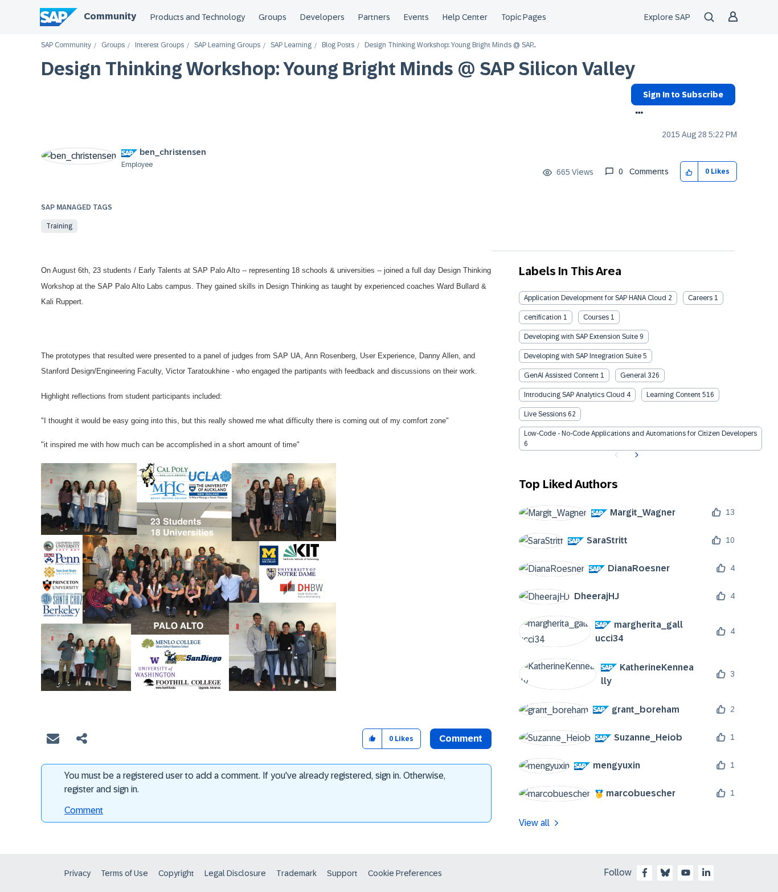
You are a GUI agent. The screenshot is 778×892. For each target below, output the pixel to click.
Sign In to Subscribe (683, 94)
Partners (374, 17)
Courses (596, 317)
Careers (700, 298)
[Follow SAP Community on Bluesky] (665, 872)
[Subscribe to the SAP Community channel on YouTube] (685, 872)
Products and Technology (197, 17)
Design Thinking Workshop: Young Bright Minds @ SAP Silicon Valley (338, 69)
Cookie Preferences (405, 873)
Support (342, 873)
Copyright (176, 873)
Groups (272, 17)
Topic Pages (523, 17)
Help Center (465, 17)
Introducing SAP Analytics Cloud (574, 395)
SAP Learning (291, 45)
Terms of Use (124, 873)
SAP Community (66, 45)
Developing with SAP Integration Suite (582, 356)
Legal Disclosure (235, 873)
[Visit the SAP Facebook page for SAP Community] (644, 872)
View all (534, 823)
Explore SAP (667, 17)
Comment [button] (460, 738)
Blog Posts (338, 45)
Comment (83, 810)
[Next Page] (635, 455)
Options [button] (637, 114)
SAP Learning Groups (227, 45)
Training (59, 226)
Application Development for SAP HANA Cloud (595, 298)
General (633, 375)
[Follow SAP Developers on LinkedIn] (706, 872)
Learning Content (673, 395)
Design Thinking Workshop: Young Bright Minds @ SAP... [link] (450, 45)
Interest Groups (159, 45)
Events (416, 17)
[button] (689, 172)
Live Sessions (545, 414)
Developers (322, 17)
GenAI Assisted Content (561, 375)
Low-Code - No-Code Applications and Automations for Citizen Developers (640, 433)
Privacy (77, 873)
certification (543, 317)
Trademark (296, 873)
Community (110, 16)
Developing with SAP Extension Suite (581, 337)
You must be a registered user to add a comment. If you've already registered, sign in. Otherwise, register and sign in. (254, 782)
